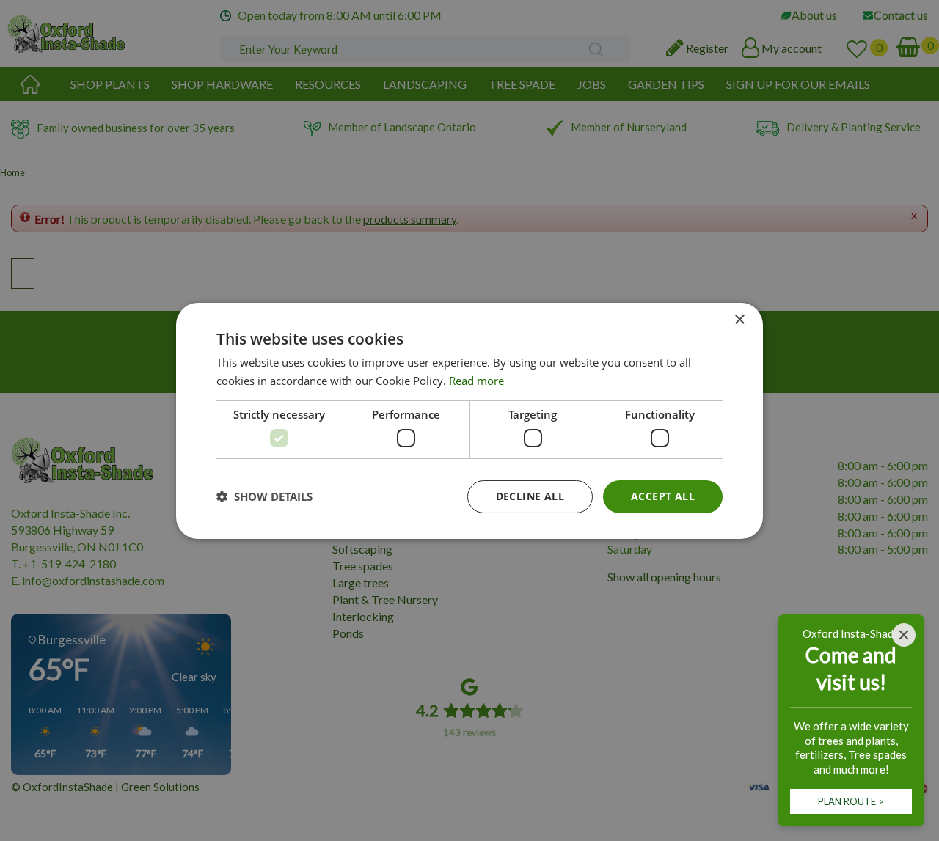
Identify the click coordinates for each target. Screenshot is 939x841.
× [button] (739, 319)
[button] (264, 496)
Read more (476, 380)
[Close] (904, 635)
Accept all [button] (663, 496)
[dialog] (469, 420)
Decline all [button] (530, 496)
